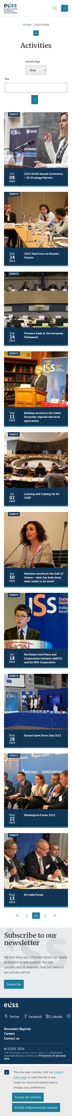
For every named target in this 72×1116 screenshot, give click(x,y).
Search (64, 8)
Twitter (14, 1016)
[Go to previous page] (27, 915)
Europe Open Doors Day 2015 (42, 735)
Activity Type (33, 61)
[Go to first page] (17, 915)
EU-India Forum (33, 895)
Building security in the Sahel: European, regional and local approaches (42, 417)
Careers (9, 1033)
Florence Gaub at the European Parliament (43, 335)
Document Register (17, 1029)
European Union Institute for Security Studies (11, 8)
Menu (53, 8)
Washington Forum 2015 (39, 815)
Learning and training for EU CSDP (41, 496)
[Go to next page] (45, 915)
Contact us (11, 1038)
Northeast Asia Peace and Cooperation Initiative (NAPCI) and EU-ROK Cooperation (43, 658)
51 (37, 916)
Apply (34, 99)
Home (27, 24)
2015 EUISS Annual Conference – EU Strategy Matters (43, 176)
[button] (36, 33)
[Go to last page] (54, 915)
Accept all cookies (28, 1097)
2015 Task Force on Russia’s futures (41, 255)
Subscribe (14, 984)
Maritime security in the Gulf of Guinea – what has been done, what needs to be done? (43, 577)
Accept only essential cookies (36, 1107)
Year (7, 78)
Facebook (35, 1016)
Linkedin (57, 1016)
